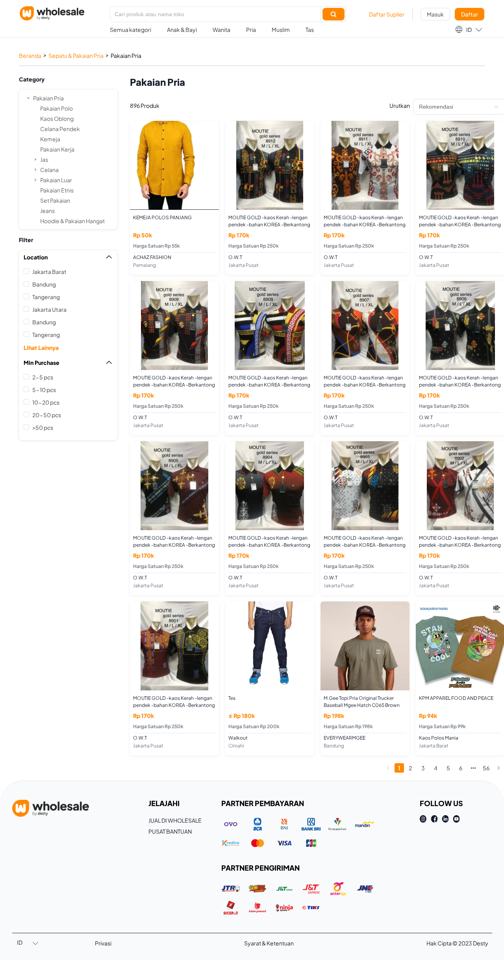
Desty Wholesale (52, 13)
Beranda (30, 55)
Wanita (221, 29)
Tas (310, 29)
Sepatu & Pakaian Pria (76, 55)
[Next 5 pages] (473, 768)
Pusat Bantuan (170, 831)
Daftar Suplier (386, 14)
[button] (468, 29)
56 (486, 767)
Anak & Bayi (182, 29)
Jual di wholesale (175, 820)
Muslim (281, 29)
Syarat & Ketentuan (269, 943)
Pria (251, 29)
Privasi (103, 943)
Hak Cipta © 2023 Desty (457, 943)
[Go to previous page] (388, 768)
